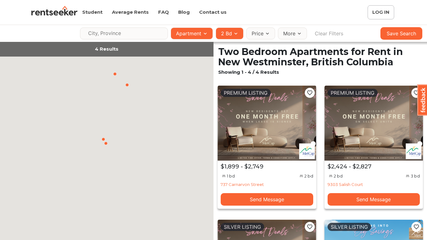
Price (258, 33)
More (289, 33)
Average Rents (130, 12)
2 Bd (226, 33)
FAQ (163, 12)
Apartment (188, 33)
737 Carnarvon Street (242, 184)
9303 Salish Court (345, 184)
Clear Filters (329, 33)
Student (92, 12)
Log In (380, 12)
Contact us (213, 12)
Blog (184, 12)
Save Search (401, 33)
